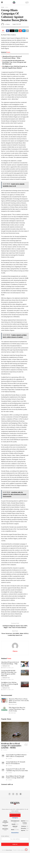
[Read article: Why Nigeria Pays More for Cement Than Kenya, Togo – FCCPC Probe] (4, 709)
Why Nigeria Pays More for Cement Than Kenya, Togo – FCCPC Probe (17, 709)
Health (13, 824)
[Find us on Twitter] (17, 794)
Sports (23, 830)
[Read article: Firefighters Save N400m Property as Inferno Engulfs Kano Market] (25, 684)
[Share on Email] (20, 30)
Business (5, 825)
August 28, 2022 (16, 24)
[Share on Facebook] (7, 30)
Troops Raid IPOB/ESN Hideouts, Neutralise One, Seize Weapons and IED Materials (14, 62)
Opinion (23, 820)
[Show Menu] (2, 2)
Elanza (8, 24)
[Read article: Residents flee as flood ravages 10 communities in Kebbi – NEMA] (15, 731)
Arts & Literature (5, 821)
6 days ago (13, 713)
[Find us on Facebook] (9, 794)
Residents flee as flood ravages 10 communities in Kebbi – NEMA (11, 746)
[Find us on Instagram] (13, 794)
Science (23, 826)
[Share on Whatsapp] (16, 30)
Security (23, 828)
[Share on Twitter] (12, 30)
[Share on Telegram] (23, 30)
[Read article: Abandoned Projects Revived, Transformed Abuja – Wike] (25, 664)
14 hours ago (13, 704)
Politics (25, 823)
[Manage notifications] (26, 849)
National (15, 826)
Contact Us (15, 815)
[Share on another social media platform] (27, 30)
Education (5, 828)
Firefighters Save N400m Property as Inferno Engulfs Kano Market (9, 684)
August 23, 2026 (6, 667)
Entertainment (15, 820)
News (6, 7)
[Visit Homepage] (14, 2)
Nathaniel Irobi (6, 665)
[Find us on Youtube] (20, 794)
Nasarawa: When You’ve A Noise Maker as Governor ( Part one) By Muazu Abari (19, 700)
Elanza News (9, 850)
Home (2, 7)
